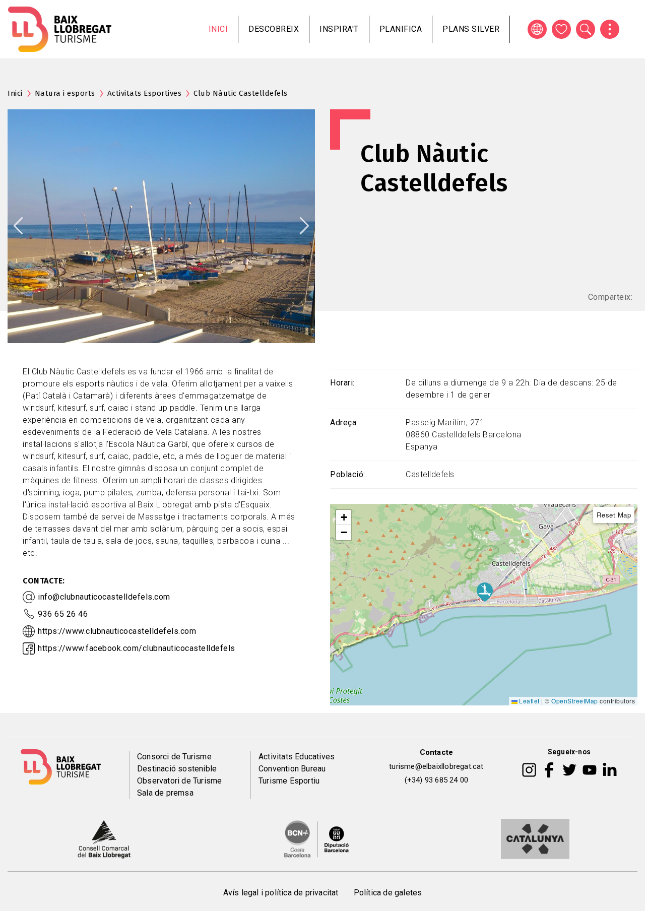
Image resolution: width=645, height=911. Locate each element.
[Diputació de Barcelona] (316, 838)
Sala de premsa (165, 793)
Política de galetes (388, 892)
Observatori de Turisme (179, 781)
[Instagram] (529, 769)
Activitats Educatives (297, 756)
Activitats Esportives (144, 93)
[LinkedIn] (609, 769)
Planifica (400, 29)
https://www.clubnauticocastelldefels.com (117, 631)
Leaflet (529, 700)
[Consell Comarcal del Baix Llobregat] (104, 838)
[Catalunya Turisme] (535, 838)
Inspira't (339, 29)
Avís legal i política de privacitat (281, 892)
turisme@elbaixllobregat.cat (436, 766)
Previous (18, 225)
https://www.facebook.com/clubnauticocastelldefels (136, 648)
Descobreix (273, 29)
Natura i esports (65, 93)
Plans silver (470, 29)
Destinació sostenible (177, 768)
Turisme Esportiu (289, 781)
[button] (343, 517)
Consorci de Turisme (174, 756)
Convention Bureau (292, 768)
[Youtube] (589, 769)
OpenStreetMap (574, 700)
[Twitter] (569, 769)
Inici (218, 29)
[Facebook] (549, 769)
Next (304, 225)
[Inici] (59, 29)
